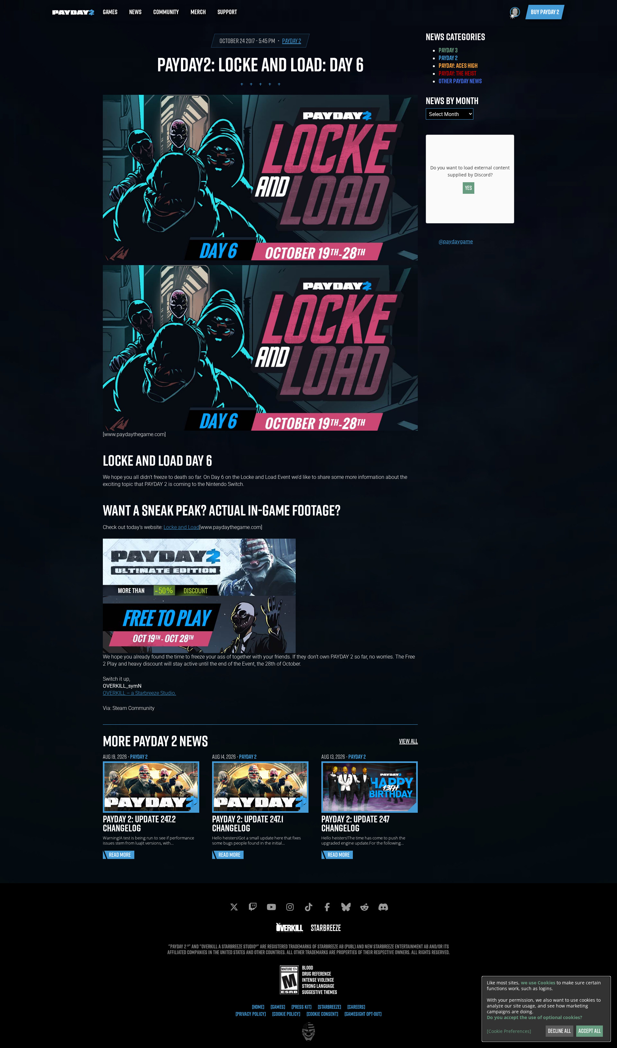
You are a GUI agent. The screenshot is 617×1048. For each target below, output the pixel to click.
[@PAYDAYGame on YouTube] (271, 907)
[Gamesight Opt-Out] (362, 1013)
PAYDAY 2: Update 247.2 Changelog (139, 823)
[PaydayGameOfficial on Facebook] (327, 907)
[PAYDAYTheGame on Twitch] (252, 907)
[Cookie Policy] (286, 1013)
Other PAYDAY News (460, 80)
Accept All (589, 1031)
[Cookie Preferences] (509, 1031)
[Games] (278, 1006)
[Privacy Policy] (251, 1013)
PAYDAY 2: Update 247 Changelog (355, 823)
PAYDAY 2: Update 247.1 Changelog (247, 823)
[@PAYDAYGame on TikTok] (308, 907)
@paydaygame (456, 241)
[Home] (258, 1006)
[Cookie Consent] (322, 1013)
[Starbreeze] (329, 1006)
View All (408, 741)
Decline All (559, 1031)
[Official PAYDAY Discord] (383, 907)
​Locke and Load (181, 527)
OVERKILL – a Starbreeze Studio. (139, 692)
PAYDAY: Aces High (458, 65)
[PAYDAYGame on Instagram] (290, 907)
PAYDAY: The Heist (457, 73)
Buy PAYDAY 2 (545, 11)
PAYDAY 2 (291, 40)
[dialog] (546, 1009)
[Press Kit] (301, 1006)
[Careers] (356, 1006)
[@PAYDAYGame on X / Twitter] (234, 907)
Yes (468, 188)
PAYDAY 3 (448, 50)
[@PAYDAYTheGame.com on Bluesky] (346, 907)
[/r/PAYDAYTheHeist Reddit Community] (364, 907)
